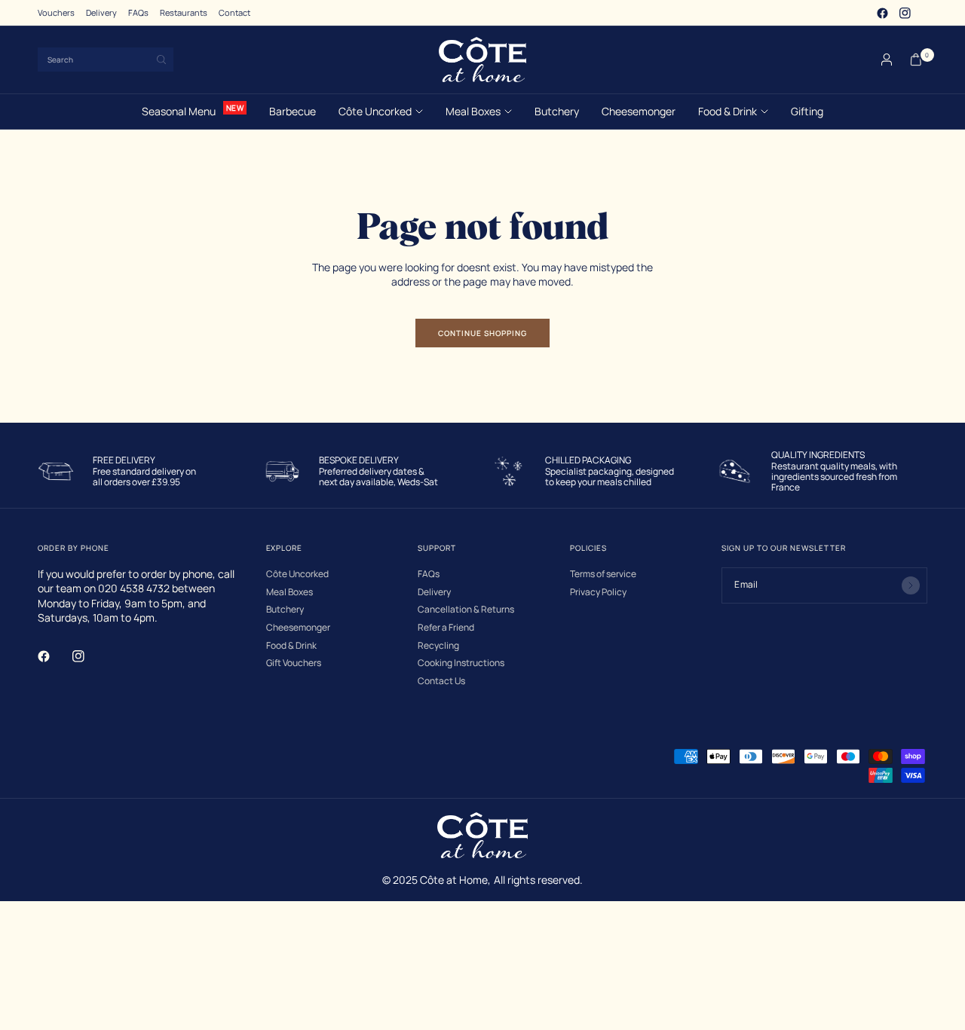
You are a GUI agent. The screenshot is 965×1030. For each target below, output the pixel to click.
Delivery (101, 12)
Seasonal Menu (179, 111)
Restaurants (183, 12)
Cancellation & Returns (466, 610)
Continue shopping (482, 333)
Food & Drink (727, 111)
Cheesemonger (639, 111)
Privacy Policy (598, 592)
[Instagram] (904, 13)
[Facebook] (882, 13)
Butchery (557, 111)
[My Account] (887, 59)
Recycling (438, 646)
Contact (234, 12)
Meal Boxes (473, 111)
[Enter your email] (911, 585)
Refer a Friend (446, 628)
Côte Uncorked (375, 111)
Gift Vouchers (293, 663)
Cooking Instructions (461, 663)
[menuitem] (56, 13)
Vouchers (56, 12)
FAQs (138, 12)
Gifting (807, 111)
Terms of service (603, 574)
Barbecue (292, 111)
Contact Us (441, 681)
